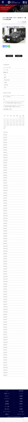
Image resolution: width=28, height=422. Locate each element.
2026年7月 (5, 137)
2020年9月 (5, 314)
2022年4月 (5, 266)
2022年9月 (5, 253)
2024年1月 (5, 213)
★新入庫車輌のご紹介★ (7, 109)
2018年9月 (5, 375)
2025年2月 (5, 180)
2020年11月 (5, 309)
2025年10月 (5, 160)
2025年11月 (5, 157)
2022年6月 (5, 261)
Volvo (5, 87)
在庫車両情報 (21, 390)
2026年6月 (5, 139)
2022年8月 (5, 256)
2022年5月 (5, 263)
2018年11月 (5, 370)
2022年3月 (5, 268)
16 (23, 121)
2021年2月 (5, 301)
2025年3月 (5, 177)
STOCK (24, 3)
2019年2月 (5, 362)
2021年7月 (5, 289)
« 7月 (4, 128)
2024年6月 (5, 200)
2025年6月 (5, 170)
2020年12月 (5, 306)
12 (10, 121)
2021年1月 (5, 304)
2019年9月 (5, 344)
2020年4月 (5, 327)
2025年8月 (5, 165)
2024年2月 (5, 210)
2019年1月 (5, 365)
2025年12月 (5, 155)
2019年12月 (5, 337)
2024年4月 (5, 205)
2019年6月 (5, 352)
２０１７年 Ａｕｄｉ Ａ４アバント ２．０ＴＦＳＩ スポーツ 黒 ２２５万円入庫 (14, 96)
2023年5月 (5, 233)
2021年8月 (5, 286)
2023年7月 (5, 228)
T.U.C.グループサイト (21, 414)
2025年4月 (5, 175)
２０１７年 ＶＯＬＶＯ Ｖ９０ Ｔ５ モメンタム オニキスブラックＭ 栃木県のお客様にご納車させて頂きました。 (13, 102)
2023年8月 (5, 225)
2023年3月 (5, 238)
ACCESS (26, 3)
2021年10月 (5, 281)
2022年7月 (5, 258)
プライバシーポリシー (7, 411)
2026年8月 (5, 134)
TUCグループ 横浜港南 (14, 2)
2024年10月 (5, 190)
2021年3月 (5, 299)
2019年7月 (5, 349)
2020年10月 (5, 311)
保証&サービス (7, 393)
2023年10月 (5, 220)
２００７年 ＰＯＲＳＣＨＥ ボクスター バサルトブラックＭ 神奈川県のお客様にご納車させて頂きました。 (13, 106)
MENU (3, 2)
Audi (5, 74)
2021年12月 (5, 276)
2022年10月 (5, 251)
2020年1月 (5, 334)
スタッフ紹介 (7, 406)
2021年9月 (5, 284)
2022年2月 (5, 271)
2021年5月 (5, 294)
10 (4, 121)
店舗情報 (21, 396)
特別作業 (7, 401)
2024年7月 (5, 198)
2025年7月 (5, 167)
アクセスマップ (7, 398)
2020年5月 (5, 324)
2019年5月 (5, 354)
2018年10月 (5, 372)
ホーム (7, 390)
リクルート (21, 406)
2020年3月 (5, 329)
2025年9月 (5, 162)
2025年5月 (5, 172)
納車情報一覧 (5, 72)
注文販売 (21, 401)
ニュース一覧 (24, 22)
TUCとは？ (7, 396)
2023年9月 (5, 223)
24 (4, 124)
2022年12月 (5, 246)
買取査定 (21, 403)
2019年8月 (5, 347)
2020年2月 (5, 332)
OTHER (5, 82)
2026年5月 (5, 142)
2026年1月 (5, 152)
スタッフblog (21, 411)
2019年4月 (5, 357)
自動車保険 (7, 403)
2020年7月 (5, 319)
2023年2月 (5, 241)
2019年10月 (5, 342)
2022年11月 (5, 248)
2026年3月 (5, 147)
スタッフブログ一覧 (6, 67)
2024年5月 (5, 203)
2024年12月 (5, 185)
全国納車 (21, 398)
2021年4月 (5, 296)
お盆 (4, 99)
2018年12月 (5, 367)
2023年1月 (5, 243)
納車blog (7, 414)
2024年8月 (5, 195)
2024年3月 (5, 208)
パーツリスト (21, 393)
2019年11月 (5, 339)
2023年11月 (5, 218)
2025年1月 (5, 182)
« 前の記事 (9, 55)
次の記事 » (18, 55)
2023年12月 (5, 215)
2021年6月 (5, 291)
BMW (5, 77)
